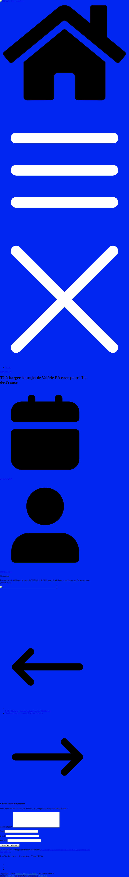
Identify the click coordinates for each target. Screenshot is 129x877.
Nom (2, 831)
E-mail (2, 836)
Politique (3, 371)
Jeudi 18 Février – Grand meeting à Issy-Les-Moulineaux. (28, 711)
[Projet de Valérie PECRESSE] (28, 587)
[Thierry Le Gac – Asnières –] (64, 103)
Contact (8, 367)
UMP (9, 371)
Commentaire (6, 827)
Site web (3, 840)
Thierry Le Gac (6, 572)
